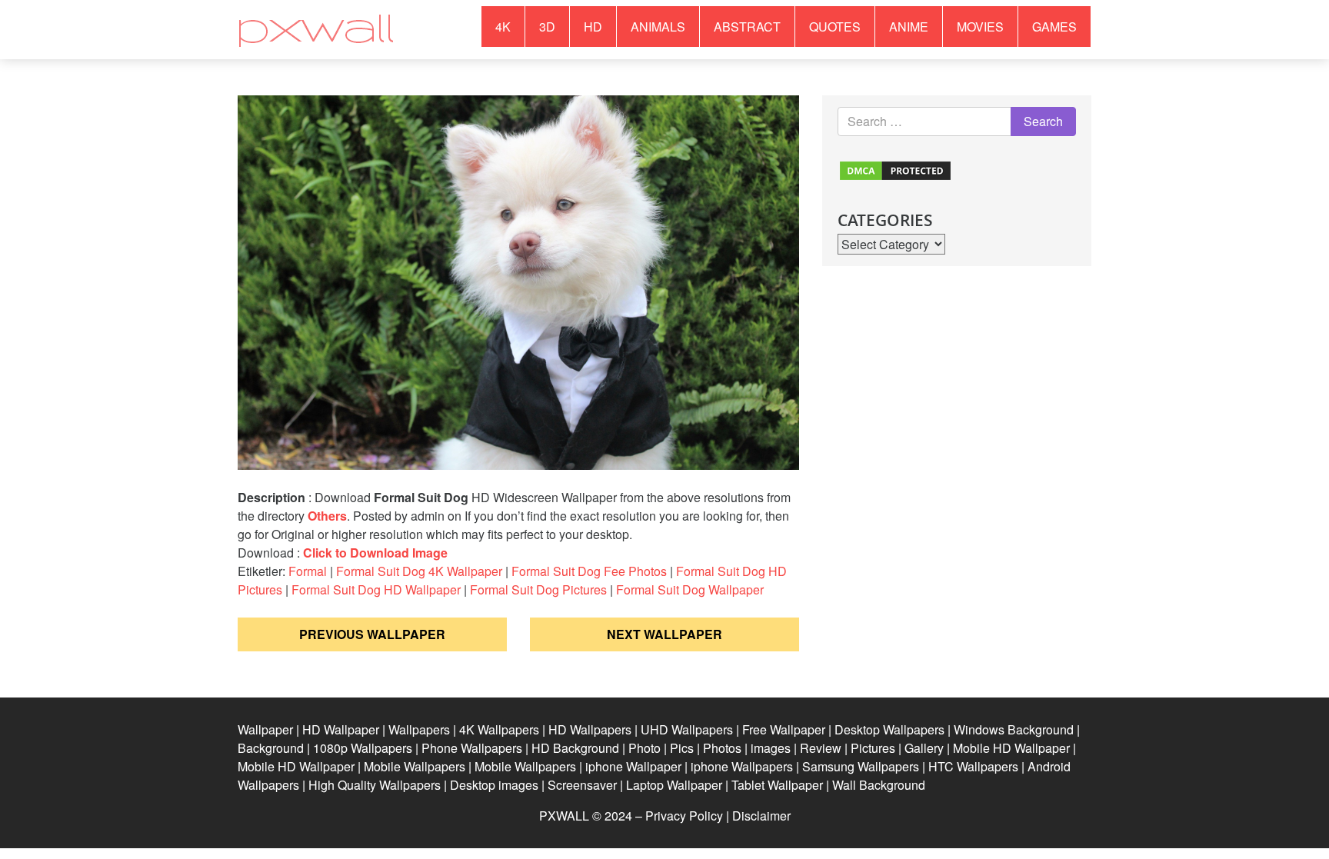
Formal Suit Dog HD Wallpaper (376, 589)
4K (503, 26)
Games (1054, 26)
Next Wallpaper (664, 634)
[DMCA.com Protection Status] (895, 169)
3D (547, 26)
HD (593, 26)
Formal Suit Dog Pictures (538, 589)
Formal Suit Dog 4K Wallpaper (419, 571)
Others (327, 515)
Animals (658, 26)
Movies (980, 26)
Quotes (835, 26)
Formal (307, 571)
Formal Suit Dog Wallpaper (690, 589)
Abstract (747, 26)
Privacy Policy (684, 815)
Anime (908, 26)
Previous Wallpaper (372, 634)
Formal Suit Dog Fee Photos (589, 571)
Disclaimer (761, 815)
